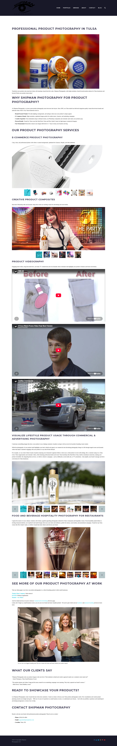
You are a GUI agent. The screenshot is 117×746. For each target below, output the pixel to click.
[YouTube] (104, 740)
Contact (92, 8)
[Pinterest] (102, 740)
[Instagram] (100, 740)
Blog (100, 8)
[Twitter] (98, 740)
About (84, 8)
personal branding (89, 602)
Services (76, 8)
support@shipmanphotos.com (26, 720)
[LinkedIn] (96, 740)
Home (58, 8)
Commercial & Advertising (41, 600)
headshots (79, 602)
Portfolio (66, 8)
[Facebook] (94, 740)
